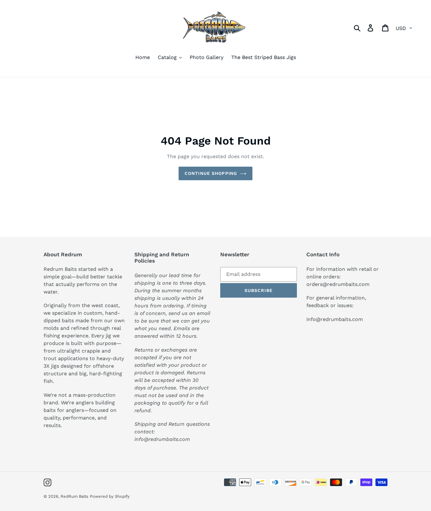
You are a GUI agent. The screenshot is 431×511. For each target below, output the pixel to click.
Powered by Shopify (110, 496)
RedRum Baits (74, 496)
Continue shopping (211, 173)
